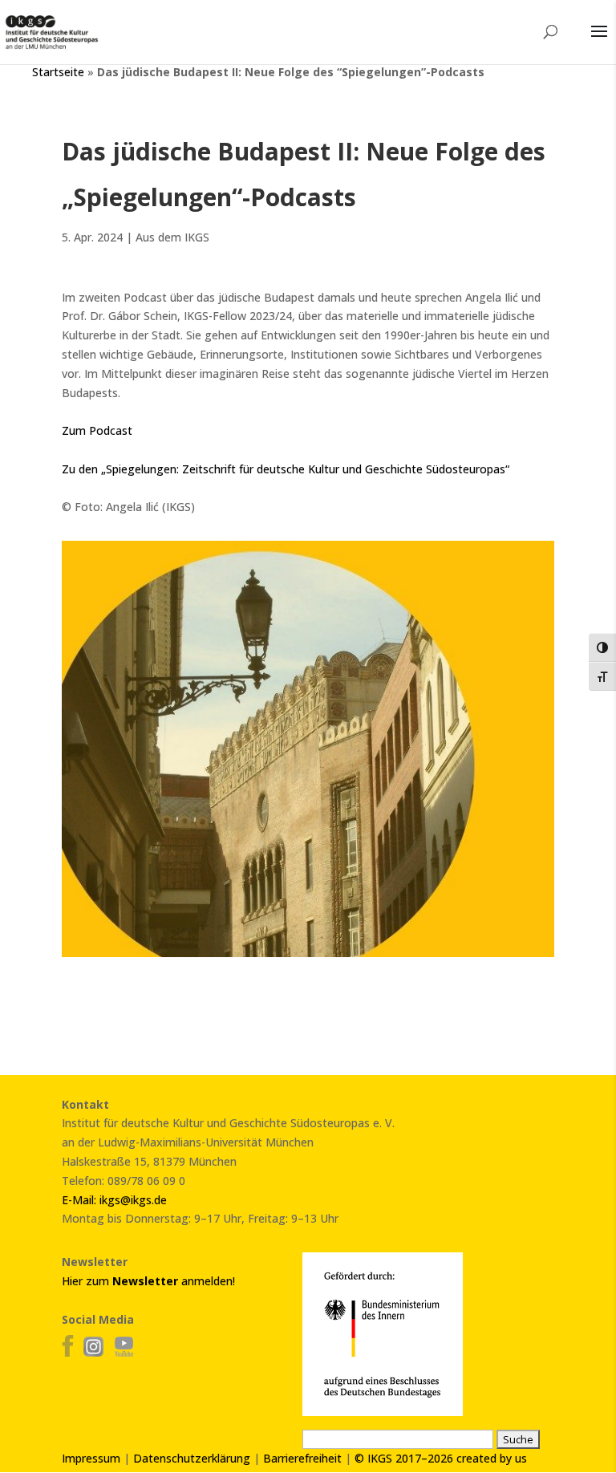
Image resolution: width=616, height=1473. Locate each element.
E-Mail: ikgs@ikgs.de (114, 1199)
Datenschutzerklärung (191, 1458)
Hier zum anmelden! (148, 1280)
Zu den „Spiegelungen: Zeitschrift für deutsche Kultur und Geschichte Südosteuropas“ (285, 469)
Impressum (91, 1458)
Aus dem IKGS (172, 237)
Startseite (58, 71)
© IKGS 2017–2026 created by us (441, 1458)
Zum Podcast (97, 430)
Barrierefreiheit (302, 1458)
